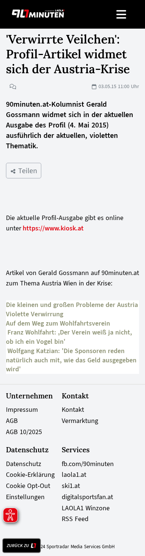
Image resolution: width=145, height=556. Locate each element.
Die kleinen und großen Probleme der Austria (72, 304)
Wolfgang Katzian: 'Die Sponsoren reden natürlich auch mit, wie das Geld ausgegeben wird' (71, 360)
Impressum (22, 409)
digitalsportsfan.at (87, 497)
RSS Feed (75, 519)
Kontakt (73, 409)
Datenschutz (23, 464)
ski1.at (71, 485)
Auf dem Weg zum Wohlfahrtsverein (58, 323)
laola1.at (74, 474)
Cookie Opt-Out (28, 485)
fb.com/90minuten (88, 464)
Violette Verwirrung (34, 314)
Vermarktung (80, 420)
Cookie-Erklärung (30, 474)
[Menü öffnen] (121, 14)
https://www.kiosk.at (53, 228)
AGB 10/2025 (24, 432)
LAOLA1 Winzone (86, 508)
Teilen (26, 171)
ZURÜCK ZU (18, 545)
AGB (12, 420)
